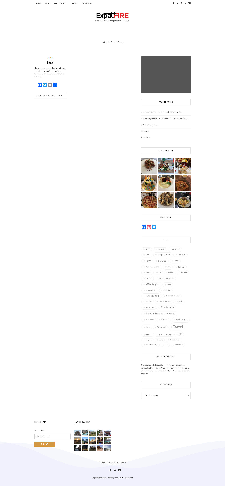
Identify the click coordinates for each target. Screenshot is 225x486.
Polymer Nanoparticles (150, 125)
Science (86, 3)
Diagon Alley (181, 255)
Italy (159, 272)
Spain (148, 327)
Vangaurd (149, 340)
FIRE (168, 267)
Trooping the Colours (165, 334)
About (47, 3)
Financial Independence (153, 267)
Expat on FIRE (59, 3)
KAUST (148, 278)
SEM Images (182, 320)
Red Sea (149, 301)
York (166, 345)
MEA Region (152, 284)
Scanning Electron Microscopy (160, 313)
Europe (162, 261)
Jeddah (171, 272)
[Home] (104, 42)
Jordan (184, 272)
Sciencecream (150, 320)
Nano (169, 284)
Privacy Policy (113, 463)
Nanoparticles (151, 290)
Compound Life (164, 254)
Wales (160, 340)
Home (38, 3)
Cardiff (148, 249)
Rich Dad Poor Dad (164, 302)
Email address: (39, 430)
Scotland (165, 319)
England (148, 261)
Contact (102, 463)
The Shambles (161, 327)
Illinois (148, 272)
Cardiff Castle (161, 249)
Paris (50, 62)
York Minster (179, 345)
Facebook (173, 3)
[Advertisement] (166, 74)
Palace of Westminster (172, 296)
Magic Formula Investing (166, 278)
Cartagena (176, 249)
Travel (74, 3)
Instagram (181, 3)
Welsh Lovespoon (175, 340)
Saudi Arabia (167, 307)
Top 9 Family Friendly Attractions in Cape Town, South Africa (164, 118)
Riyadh (180, 301)
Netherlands (167, 290)
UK (180, 334)
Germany (181, 267)
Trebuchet (149, 334)
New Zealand (152, 296)
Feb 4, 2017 (41, 95)
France (50, 58)
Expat (176, 260)
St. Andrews (145, 137)
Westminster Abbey (151, 345)
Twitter (177, 3)
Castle (148, 254)
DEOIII (52, 95)
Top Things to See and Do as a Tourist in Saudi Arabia (161, 112)
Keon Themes (127, 477)
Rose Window (150, 307)
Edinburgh (145, 131)
